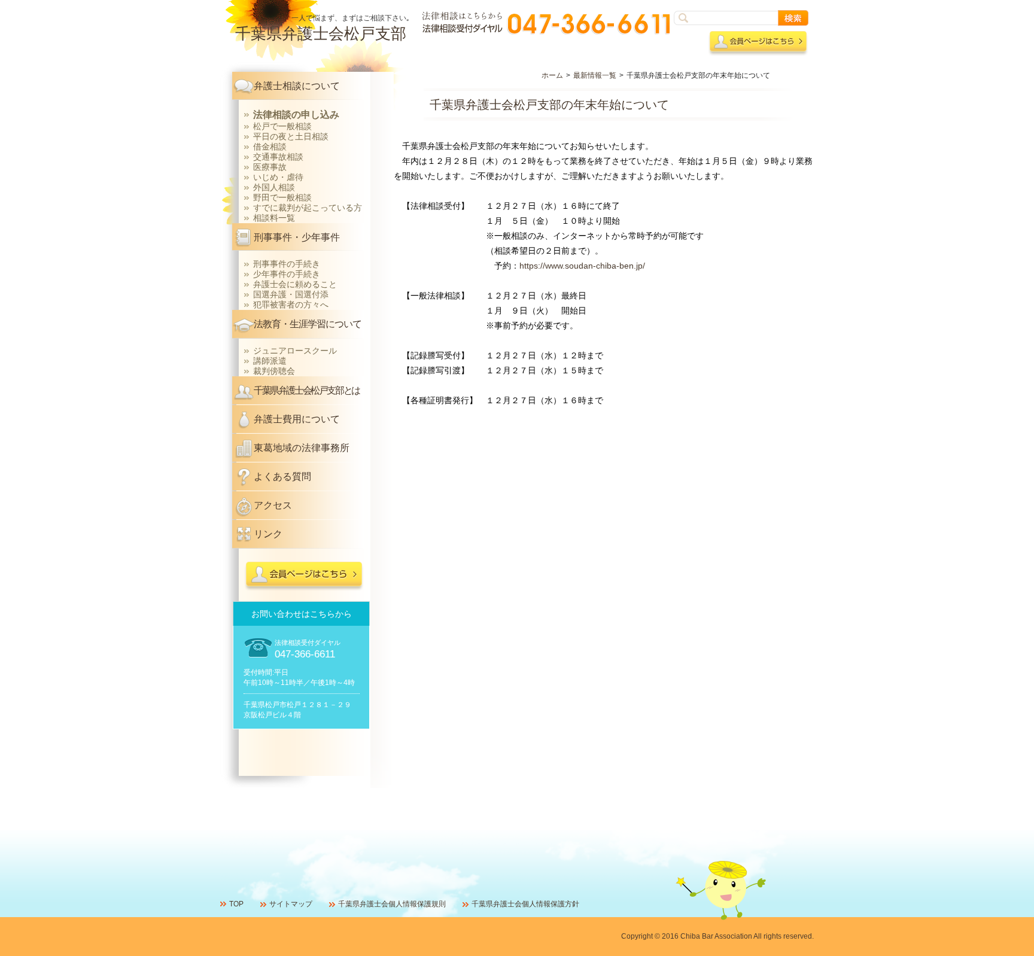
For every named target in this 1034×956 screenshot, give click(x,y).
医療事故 (270, 167)
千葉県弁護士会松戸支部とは (307, 390)
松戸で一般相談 (282, 126)
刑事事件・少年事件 (297, 237)
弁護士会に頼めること (295, 284)
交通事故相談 (278, 157)
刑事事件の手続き (286, 264)
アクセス (273, 505)
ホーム (552, 75)
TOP (236, 904)
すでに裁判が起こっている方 (307, 207)
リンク (268, 534)
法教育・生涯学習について (307, 324)
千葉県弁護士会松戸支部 (320, 33)
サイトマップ (290, 904)
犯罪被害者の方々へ (291, 304)
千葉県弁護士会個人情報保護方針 (525, 904)
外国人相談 (274, 187)
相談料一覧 (274, 218)
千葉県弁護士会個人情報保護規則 (392, 904)
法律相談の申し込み (296, 114)
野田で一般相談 (282, 197)
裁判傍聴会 (274, 371)
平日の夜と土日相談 (291, 136)
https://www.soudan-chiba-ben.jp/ (582, 265)
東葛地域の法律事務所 (301, 448)
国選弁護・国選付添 (291, 294)
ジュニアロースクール (295, 350)
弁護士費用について (297, 419)
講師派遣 (270, 361)
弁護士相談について (297, 86)
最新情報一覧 (594, 75)
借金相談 (270, 146)
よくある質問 (282, 476)
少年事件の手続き (286, 274)
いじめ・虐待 (278, 177)
